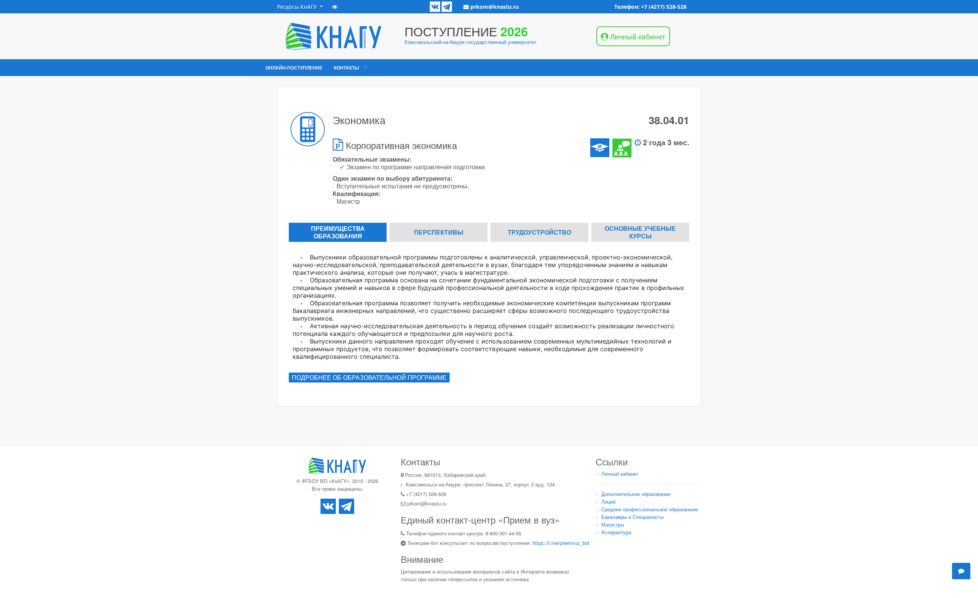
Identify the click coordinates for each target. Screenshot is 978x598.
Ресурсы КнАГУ (297, 6)
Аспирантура (616, 532)
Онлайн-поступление (294, 67)
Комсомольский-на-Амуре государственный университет (470, 41)
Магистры (612, 524)
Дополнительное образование (635, 494)
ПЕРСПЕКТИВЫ (438, 232)
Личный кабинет (619, 473)
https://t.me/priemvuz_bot (561, 542)
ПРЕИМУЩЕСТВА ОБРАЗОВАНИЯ (338, 232)
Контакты (346, 67)
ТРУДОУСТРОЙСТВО (539, 232)
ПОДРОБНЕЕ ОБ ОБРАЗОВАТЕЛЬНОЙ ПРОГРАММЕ (369, 377)
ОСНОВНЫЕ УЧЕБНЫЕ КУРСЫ (640, 232)
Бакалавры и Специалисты (632, 516)
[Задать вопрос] (961, 571)
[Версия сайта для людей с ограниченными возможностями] (334, 7)
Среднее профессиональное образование (649, 509)
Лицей (608, 501)
